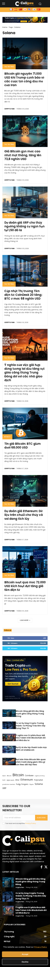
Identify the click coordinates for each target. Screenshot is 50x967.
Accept (25, 954)
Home (4, 27)
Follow (43, 643)
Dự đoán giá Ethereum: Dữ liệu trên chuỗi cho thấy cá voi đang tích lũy (23, 515)
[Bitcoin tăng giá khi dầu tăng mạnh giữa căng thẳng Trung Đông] (9, 713)
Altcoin (9, 776)
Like (44, 638)
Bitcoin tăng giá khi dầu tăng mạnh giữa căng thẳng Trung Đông (30, 714)
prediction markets (8, 784)
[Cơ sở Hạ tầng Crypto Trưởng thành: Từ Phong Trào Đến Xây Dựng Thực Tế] (9, 726)
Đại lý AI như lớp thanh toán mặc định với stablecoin (31, 748)
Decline (25, 962)
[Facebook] (41, 867)
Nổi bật (7, 437)
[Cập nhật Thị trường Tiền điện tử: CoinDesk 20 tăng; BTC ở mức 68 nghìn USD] (25, 271)
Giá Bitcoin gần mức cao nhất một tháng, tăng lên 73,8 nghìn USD (22, 155)
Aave (4, 776)
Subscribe (41, 817)
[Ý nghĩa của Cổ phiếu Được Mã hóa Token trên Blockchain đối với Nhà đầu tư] (9, 738)
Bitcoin (18, 775)
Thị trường (9, 67)
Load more (24, 620)
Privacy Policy (30, 823)
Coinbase (29, 775)
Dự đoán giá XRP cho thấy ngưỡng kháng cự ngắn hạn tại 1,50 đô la (24, 226)
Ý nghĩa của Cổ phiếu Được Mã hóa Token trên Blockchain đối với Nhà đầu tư (31, 738)
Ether (17, 780)
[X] (46, 867)
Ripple (31, 784)
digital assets (10, 780)
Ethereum (27, 779)
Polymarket (38, 780)
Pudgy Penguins (22, 784)
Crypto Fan (9, 109)
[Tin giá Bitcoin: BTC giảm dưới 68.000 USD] (25, 423)
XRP (4, 788)
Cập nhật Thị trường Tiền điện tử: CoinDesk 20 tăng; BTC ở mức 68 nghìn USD (23, 295)
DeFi (3, 780)
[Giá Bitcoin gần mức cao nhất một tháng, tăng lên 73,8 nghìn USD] (25, 131)
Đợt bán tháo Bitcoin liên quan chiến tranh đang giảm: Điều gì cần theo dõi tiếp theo (31, 762)
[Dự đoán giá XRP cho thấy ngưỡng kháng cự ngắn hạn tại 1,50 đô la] (25, 202)
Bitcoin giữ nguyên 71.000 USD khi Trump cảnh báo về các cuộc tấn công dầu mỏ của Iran (24, 79)
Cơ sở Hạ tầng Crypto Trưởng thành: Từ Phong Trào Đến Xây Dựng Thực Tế (30, 726)
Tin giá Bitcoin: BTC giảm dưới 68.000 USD (22, 445)
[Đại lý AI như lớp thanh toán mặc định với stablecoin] (9, 750)
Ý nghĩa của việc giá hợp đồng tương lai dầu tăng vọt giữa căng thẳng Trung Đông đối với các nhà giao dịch (24, 372)
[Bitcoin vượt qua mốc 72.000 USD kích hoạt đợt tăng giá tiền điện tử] (25, 562)
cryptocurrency (40, 776)
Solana (39, 784)
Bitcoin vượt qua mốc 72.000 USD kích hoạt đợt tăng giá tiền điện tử (25, 586)
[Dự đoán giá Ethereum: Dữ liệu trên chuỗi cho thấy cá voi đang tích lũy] (25, 491)
